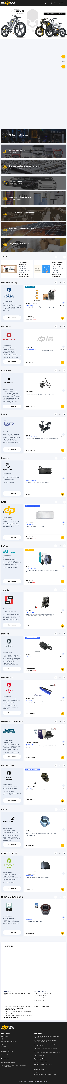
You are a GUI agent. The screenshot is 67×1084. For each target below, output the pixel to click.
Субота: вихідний (39, 1067)
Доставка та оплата (10, 1041)
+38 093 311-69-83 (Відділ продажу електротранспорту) (14, 1009)
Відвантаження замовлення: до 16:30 (45, 1074)
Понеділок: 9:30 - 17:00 (41, 1062)
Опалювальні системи (19, 197)
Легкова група (15, 181)
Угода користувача (7, 1051)
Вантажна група (16, 150)
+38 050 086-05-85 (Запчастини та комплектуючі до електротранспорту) (18, 1016)
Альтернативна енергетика (21, 228)
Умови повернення (7, 1049)
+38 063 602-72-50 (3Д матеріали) (13, 1014)
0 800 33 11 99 (41, 1055)
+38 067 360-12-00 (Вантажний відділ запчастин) (18, 1006)
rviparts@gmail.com (42, 1006)
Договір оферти (6, 1054)
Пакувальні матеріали (19, 244)
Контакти (6, 1044)
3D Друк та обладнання (19, 135)
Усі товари (12, 318)
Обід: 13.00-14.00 (39, 1072)
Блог (5, 1039)
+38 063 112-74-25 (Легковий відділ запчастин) (17, 1011)
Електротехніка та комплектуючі (24, 166)
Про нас (6, 1036)
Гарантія (3, 1046)
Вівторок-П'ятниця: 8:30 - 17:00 (43, 1064)
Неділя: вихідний (39, 1069)
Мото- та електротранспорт (21, 213)
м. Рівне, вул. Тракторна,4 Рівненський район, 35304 (17, 994)
